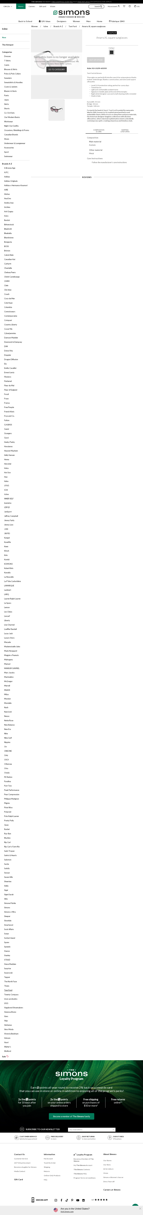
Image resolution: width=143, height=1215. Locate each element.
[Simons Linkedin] (83, 1200)
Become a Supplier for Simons (25, 1167)
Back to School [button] (25, 21)
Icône (5, 29)
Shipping (47, 1167)
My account (112, 6)
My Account (48, 1159)
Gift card (42, 6)
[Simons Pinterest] (72, 1200)
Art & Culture (108, 1169)
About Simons (109, 1154)
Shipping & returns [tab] (125, 130)
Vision (52, 6)
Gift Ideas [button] (46, 21)
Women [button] (76, 21)
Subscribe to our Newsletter (43, 1129)
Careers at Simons (112, 1189)
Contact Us (19, 1154)
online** (118, 1101)
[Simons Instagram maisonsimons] (55, 1200)
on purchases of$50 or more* (91, 1102)
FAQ (45, 1180)
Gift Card (18, 1179)
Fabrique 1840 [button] (117, 21)
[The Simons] (72, 1072)
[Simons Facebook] (61, 1200)
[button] (96, 7)
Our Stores (107, 1160)
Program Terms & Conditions (85, 1178)
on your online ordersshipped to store (59, 1102)
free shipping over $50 (62, 2)
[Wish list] (124, 6)
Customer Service (21, 1159)
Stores (20, 6)
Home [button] (99, 21)
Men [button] (88, 21)
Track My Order (50, 1163)
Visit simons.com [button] (67, 1212)
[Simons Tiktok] (67, 1200)
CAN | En (6, 6)
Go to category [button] (56, 69)
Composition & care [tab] (98, 130)
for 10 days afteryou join (27, 1102)
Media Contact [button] (19, 1171)
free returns (84, 2)
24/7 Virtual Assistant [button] (22, 1163)
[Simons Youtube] (77, 1200)
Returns (47, 1171)
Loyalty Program (71, 1079)
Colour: (112, 48)
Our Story (107, 1165)
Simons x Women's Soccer (113, 1177)
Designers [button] (61, 21)
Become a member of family (71, 1116)
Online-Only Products (52, 1175)
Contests (82, 1169)
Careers (32, 6)
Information (49, 1154)
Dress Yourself (109, 1181)
